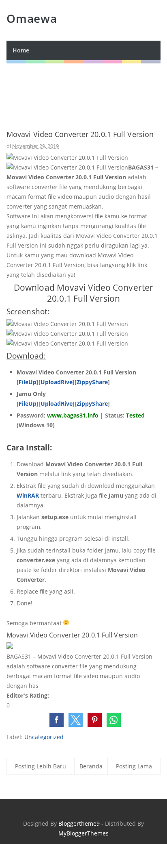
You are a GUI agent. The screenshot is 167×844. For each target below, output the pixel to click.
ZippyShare (92, 382)
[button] (56, 720)
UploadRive (57, 382)
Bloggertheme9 (79, 823)
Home (21, 50)
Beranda (91, 766)
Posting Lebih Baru (40, 766)
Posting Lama (134, 766)
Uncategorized (44, 737)
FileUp (27, 382)
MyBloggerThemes (83, 833)
